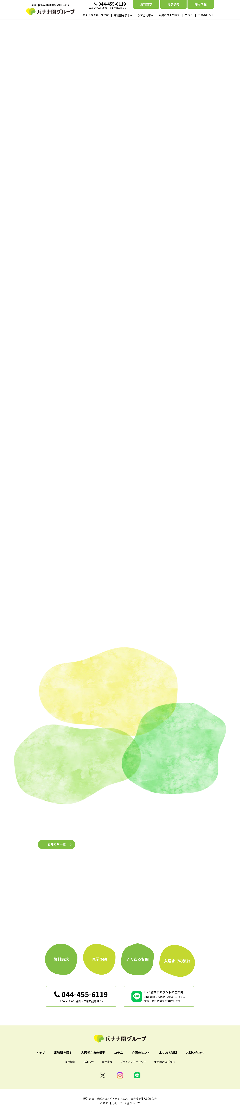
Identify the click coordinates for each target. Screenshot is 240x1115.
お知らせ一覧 (57, 844)
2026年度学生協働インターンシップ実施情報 (122, 848)
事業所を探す (75, 422)
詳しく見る (68, 542)
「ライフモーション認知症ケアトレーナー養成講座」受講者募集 (135, 831)
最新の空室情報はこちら (120, 182)
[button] (67, 253)
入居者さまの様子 (120, 777)
